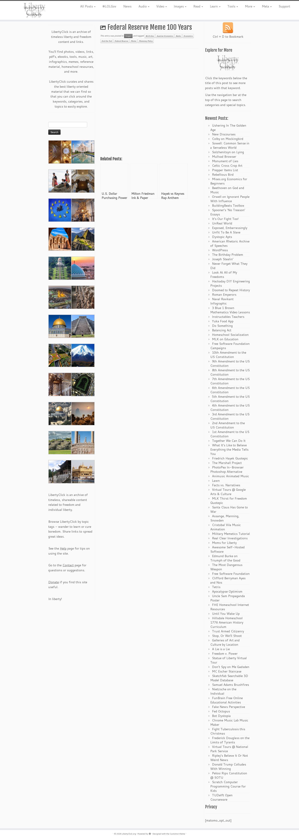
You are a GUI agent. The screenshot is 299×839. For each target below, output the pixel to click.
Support (284, 6)
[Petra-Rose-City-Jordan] (60, 239)
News (127, 6)
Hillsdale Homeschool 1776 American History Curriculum (226, 622)
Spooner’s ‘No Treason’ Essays (227, 212)
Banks (178, 36)
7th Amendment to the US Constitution (230, 381)
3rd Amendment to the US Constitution (230, 416)
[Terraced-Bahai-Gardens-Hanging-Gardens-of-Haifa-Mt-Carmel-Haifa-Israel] (60, 268)
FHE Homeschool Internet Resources (229, 606)
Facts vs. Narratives (226, 485)
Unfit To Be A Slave (226, 232)
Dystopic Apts (222, 236)
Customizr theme (177, 833)
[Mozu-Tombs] (83, 384)
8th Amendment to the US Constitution (230, 372)
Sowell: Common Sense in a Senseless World (229, 145)
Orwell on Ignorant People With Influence (230, 198)
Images (179, 6)
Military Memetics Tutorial (231, 533)
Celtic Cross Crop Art (227, 165)
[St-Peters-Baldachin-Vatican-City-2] (83, 180)
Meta (266, 6)
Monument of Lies (225, 161)
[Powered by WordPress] (150, 833)
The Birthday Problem (227, 254)
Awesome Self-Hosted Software (227, 549)
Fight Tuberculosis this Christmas (227, 731)
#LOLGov (109, 6)
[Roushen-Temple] (60, 471)
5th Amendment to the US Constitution (230, 398)
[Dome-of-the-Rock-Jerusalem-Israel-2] (60, 326)
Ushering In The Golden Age (228, 127)
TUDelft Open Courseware (221, 797)
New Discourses (223, 134)
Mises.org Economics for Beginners (228, 181)
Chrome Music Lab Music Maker (229, 722)
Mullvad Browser (224, 156)
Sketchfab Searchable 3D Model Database (229, 678)
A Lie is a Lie (221, 649)
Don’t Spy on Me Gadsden (230, 667)
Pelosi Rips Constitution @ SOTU (228, 775)
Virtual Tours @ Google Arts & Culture (228, 491)
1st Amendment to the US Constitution (229, 434)
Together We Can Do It (229, 440)
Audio (143, 6)
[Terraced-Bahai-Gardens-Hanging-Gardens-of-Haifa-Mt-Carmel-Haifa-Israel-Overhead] (60, 355)
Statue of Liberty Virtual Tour (228, 660)
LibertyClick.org (129, 833)
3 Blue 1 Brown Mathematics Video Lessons (230, 310)
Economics (188, 36)
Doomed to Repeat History (231, 290)
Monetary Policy (145, 41)
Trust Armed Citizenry (228, 631)
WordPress (220, 250)
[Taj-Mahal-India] (83, 151)
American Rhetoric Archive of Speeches (230, 243)
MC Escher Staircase (226, 671)
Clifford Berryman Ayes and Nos (228, 580)
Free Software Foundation (231, 573)
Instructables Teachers (228, 316)
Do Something (222, 325)
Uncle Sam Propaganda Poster (227, 598)
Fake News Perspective (228, 706)
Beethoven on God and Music (227, 190)
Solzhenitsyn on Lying (228, 152)
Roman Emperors (224, 294)
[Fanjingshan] (83, 413)
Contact (68, 565)
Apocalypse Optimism (227, 591)
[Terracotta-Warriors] (83, 297)
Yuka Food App (222, 321)
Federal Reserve (121, 41)
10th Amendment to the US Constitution (228, 354)
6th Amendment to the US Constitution (230, 389)
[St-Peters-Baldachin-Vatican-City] (60, 384)
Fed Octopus (221, 711)
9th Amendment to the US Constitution (230, 363)
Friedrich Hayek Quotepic (230, 458)
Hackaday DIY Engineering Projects (230, 283)
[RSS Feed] (227, 27)
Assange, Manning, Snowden (224, 518)
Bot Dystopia (221, 715)
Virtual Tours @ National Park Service (229, 748)
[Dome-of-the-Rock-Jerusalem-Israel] (60, 413)
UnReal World (222, 223)
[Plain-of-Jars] (60, 180)
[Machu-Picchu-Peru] (83, 239)
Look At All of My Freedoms (223, 274)
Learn (214, 6)
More (249, 6)
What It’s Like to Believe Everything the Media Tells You (229, 449)
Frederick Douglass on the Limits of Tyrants (230, 740)
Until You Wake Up (226, 613)
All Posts (87, 6)
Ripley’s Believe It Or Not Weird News (229, 757)
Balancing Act (221, 330)
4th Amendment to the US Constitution (230, 407)
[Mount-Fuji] (83, 355)
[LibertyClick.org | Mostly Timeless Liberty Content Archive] (34, 10)
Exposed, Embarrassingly (229, 227)
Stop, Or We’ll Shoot (227, 635)
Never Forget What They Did (228, 265)
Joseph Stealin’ (222, 259)
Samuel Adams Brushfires (230, 684)
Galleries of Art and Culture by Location (225, 642)
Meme (133, 41)
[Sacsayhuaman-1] (60, 442)
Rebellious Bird (223, 174)
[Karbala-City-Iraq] (60, 297)
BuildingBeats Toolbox (228, 205)
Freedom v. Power (225, 653)
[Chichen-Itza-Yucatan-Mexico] (83, 326)
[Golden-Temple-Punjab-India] (83, 471)
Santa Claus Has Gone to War (229, 509)
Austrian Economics (165, 36)
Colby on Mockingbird (227, 138)
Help (63, 548)
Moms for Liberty (224, 542)
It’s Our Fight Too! (225, 218)
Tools (231, 6)
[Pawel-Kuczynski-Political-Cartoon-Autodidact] (60, 210)
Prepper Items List (225, 170)
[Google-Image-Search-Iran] (83, 442)
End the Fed (107, 41)
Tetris (216, 587)
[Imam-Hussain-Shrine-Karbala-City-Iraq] (60, 151)
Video (160, 6)
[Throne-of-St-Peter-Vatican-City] (83, 210)
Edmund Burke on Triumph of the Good (225, 558)
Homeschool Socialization (230, 334)
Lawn (216, 480)
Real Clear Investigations (230, 538)
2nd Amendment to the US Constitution (227, 425)
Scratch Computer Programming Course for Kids (228, 786)
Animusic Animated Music (230, 476)
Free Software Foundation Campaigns (230, 345)
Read (197, 6)
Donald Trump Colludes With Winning (228, 766)
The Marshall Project (227, 462)
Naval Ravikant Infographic (222, 301)
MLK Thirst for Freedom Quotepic (228, 500)
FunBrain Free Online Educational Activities (226, 700)
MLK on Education (225, 339)
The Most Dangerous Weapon (226, 567)
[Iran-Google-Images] (83, 268)
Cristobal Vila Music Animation (225, 527)
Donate (53, 582)
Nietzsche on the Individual (223, 691)
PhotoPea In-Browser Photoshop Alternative (227, 469)
